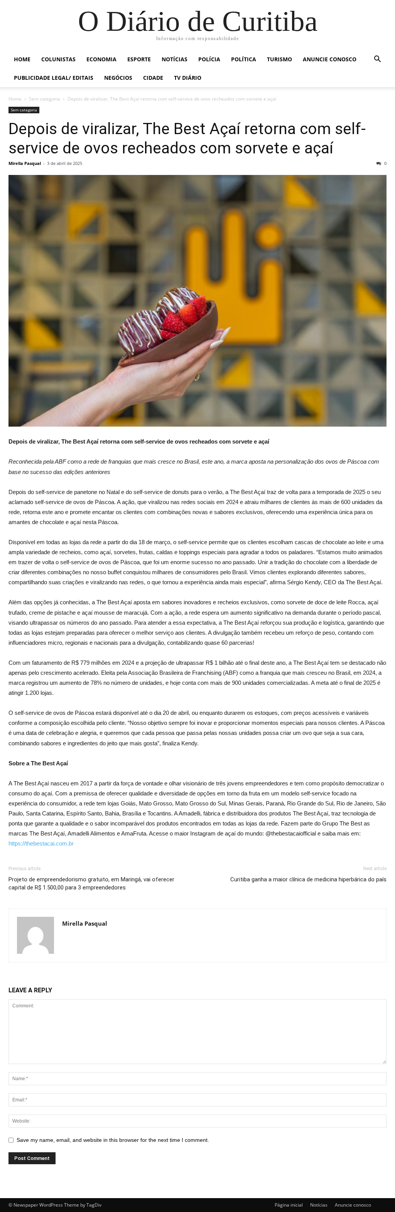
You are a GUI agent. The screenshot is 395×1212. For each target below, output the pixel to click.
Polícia (209, 59)
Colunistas (58, 59)
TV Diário (187, 77)
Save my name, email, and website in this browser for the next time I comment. (113, 1140)
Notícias (174, 59)
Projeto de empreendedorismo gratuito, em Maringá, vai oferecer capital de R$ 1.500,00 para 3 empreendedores (91, 883)
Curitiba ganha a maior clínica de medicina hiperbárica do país (308, 879)
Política (243, 59)
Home (22, 59)
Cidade (153, 77)
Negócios (118, 77)
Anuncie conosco (329, 59)
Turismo (279, 59)
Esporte (139, 59)
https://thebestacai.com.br (41, 843)
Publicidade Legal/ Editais (53, 77)
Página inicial (289, 1205)
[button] (377, 60)
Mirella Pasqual (24, 163)
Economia (101, 59)
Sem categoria (44, 99)
